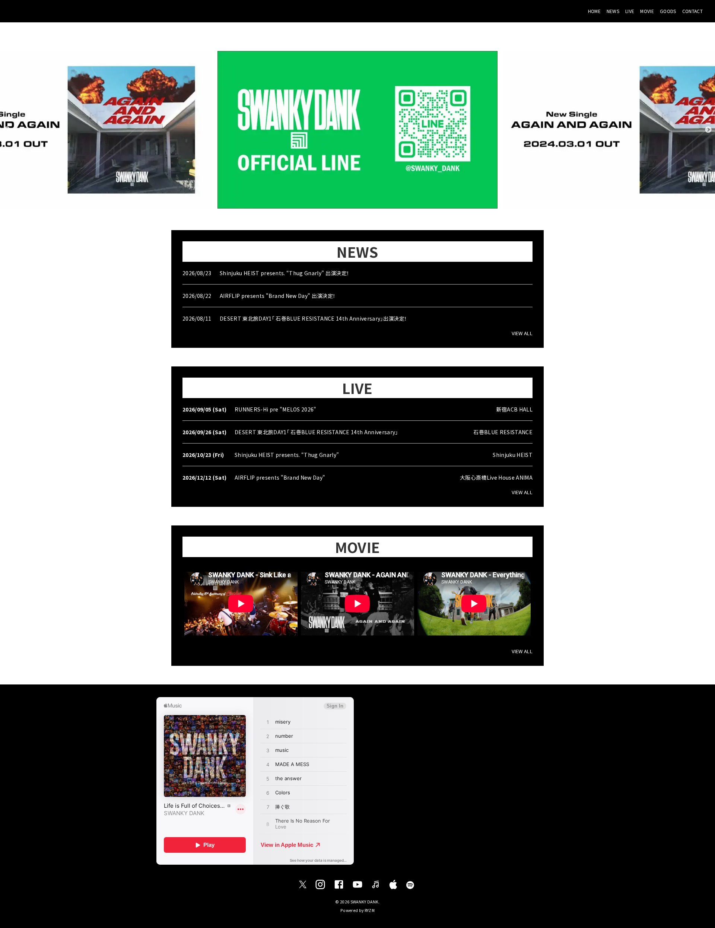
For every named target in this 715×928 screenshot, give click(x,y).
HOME (594, 11)
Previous (6, 130)
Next (708, 130)
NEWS (613, 11)
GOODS (668, 11)
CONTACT (692, 11)
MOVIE (647, 11)
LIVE (629, 11)
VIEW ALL (522, 333)
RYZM (370, 910)
